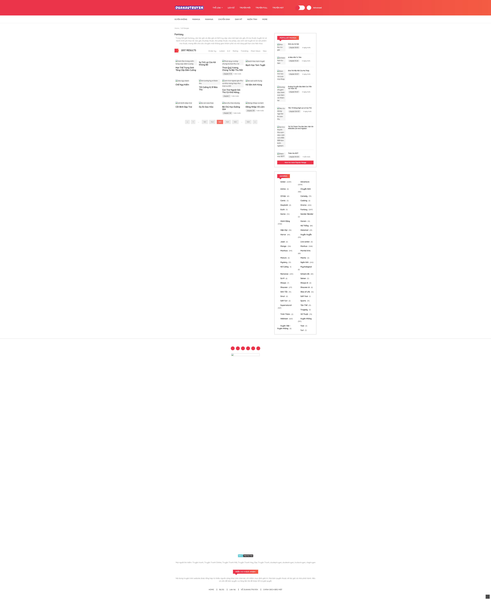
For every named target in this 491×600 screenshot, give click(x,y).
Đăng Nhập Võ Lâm (255, 107)
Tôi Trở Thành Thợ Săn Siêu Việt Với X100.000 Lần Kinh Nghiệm (300, 127)
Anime (284, 189)
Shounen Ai (306, 287)
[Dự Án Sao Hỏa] (206, 103)
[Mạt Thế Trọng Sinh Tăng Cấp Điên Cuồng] (186, 62)
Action (285, 182)
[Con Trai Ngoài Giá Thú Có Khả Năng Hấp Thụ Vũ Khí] (233, 83)
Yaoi (303, 326)
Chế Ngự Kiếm (182, 84)
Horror (285, 234)
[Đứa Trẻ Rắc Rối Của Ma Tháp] (281, 75)
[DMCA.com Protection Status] (245, 555)
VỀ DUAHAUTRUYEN (249, 589)
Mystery (285, 262)
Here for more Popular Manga (295, 162)
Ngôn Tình (252, 19)
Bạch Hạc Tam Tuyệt (255, 65)
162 (212, 122)
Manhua (196, 19)
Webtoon (286, 318)
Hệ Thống (306, 225)
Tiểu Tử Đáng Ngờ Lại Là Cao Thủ (300, 108)
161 (205, 122)
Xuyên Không (181, 19)
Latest (222, 51)
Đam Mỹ (238, 19)
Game (284, 214)
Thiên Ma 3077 (293, 153)
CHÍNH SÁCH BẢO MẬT (272, 589)
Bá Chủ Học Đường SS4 (231, 108)
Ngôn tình (306, 262)
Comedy (305, 196)
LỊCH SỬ (231, 8)
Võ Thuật (306, 314)
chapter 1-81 (227, 113)
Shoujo (284, 283)
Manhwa (209, 19)
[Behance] (258, 348)
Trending (244, 51)
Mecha (304, 258)
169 (248, 122)
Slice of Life (307, 292)
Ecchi (284, 209)
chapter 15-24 (293, 61)
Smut (284, 296)
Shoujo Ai (305, 283)
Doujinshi (285, 205)
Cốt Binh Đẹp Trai (184, 107)
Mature (285, 258)
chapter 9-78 (228, 74)
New (265, 51)
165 (235, 122)
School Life (306, 274)
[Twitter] (238, 348)
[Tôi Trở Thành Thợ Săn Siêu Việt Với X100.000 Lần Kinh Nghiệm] (281, 136)
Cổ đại (284, 196)
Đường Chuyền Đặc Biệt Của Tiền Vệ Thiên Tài (300, 87)
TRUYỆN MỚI (245, 8)
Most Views (255, 51)
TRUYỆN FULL (261, 8)
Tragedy (305, 309)
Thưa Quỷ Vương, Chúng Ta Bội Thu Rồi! (232, 68)
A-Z (228, 51)
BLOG (221, 589)
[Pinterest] (248, 348)
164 (227, 122)
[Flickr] (253, 348)
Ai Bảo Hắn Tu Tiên (295, 57)
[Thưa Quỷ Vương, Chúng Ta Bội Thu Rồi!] (233, 62)
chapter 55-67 (293, 92)
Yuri (303, 330)
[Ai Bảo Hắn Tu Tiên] (281, 60)
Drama (305, 205)
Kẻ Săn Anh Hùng (254, 84)
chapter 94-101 (294, 157)
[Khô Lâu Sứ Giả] (281, 47)
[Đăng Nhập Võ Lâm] (255, 103)
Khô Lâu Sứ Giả (293, 44)
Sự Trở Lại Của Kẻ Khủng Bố (207, 63)
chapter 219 (250, 111)
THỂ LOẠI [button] (217, 8)
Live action (306, 242)
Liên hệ (233, 589)
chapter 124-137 (294, 111)
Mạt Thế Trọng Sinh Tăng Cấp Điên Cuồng (186, 68)
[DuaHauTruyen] (189, 7)
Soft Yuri (285, 301)
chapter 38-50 (294, 47)
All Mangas (185, 28)
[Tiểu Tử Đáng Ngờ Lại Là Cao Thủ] (281, 113)
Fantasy (306, 209)
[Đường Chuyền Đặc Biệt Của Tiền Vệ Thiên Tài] (281, 93)
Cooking (305, 200)
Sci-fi (283, 278)
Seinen (304, 278)
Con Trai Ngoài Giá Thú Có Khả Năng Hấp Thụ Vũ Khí (231, 92)
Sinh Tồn (285, 292)
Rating (235, 51)
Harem (305, 221)
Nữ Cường (285, 267)
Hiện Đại (285, 230)
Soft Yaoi (305, 296)
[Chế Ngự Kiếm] (182, 80)
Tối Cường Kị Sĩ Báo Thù (208, 88)
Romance (286, 274)
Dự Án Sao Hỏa (206, 107)
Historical (306, 230)
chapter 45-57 (294, 74)
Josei (284, 242)
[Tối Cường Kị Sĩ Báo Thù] (209, 82)
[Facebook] (233, 348)
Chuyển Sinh (224, 19)
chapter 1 (227, 96)
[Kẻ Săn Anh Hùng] (254, 80)
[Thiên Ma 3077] (281, 155)
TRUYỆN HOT (278, 8)
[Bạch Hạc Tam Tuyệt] (255, 61)
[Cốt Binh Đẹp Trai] (184, 103)
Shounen (286, 287)
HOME (211, 589)
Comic (284, 200)
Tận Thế (305, 305)
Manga (285, 246)
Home (177, 28)
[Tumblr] (243, 348)
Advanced (317, 8)
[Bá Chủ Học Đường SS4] (231, 103)
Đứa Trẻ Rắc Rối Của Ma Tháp (298, 71)
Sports (304, 301)
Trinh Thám (286, 314)
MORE (264, 19)
